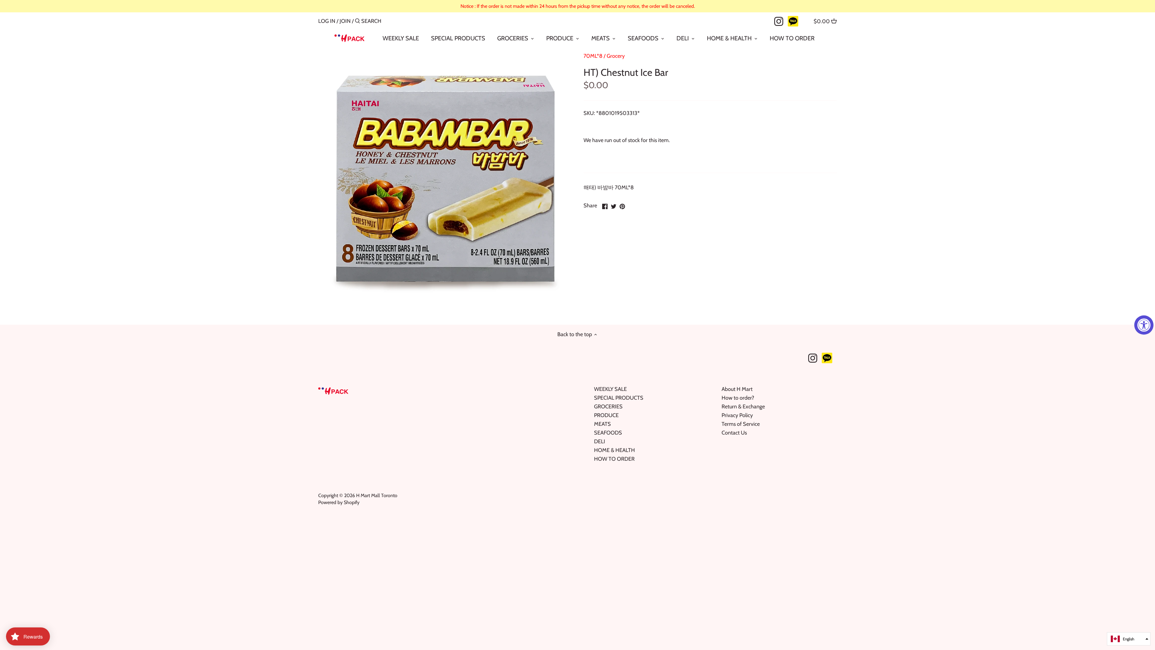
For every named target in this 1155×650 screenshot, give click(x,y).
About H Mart (737, 389)
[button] (1128, 638)
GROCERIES (608, 406)
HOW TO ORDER (614, 459)
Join (345, 21)
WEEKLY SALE (610, 389)
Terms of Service (741, 424)
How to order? (738, 398)
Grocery (616, 56)
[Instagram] (778, 20)
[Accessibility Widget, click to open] (1143, 325)
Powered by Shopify (338, 502)
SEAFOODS (608, 432)
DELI (599, 441)
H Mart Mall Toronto (376, 495)
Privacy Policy (737, 415)
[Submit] (357, 22)
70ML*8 (593, 56)
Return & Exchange (743, 406)
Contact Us (734, 432)
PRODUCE (606, 415)
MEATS (602, 424)
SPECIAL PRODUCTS (618, 398)
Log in (326, 21)
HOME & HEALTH (614, 450)
